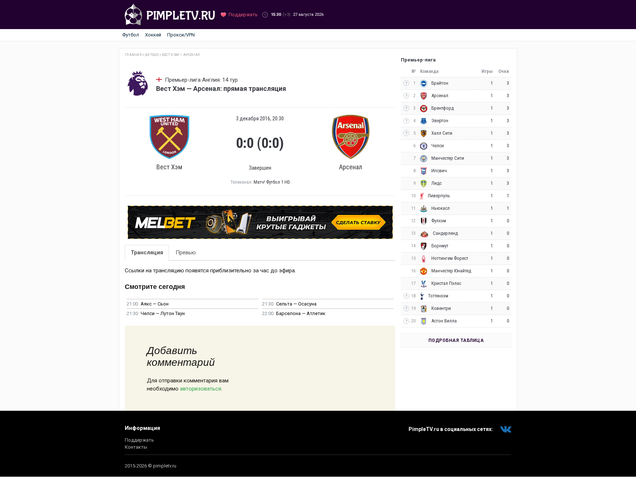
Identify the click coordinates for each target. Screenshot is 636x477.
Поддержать (139, 440)
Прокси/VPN (181, 35)
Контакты (136, 447)
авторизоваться (200, 388)
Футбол (130, 35)
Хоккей (153, 35)
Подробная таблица (456, 340)
